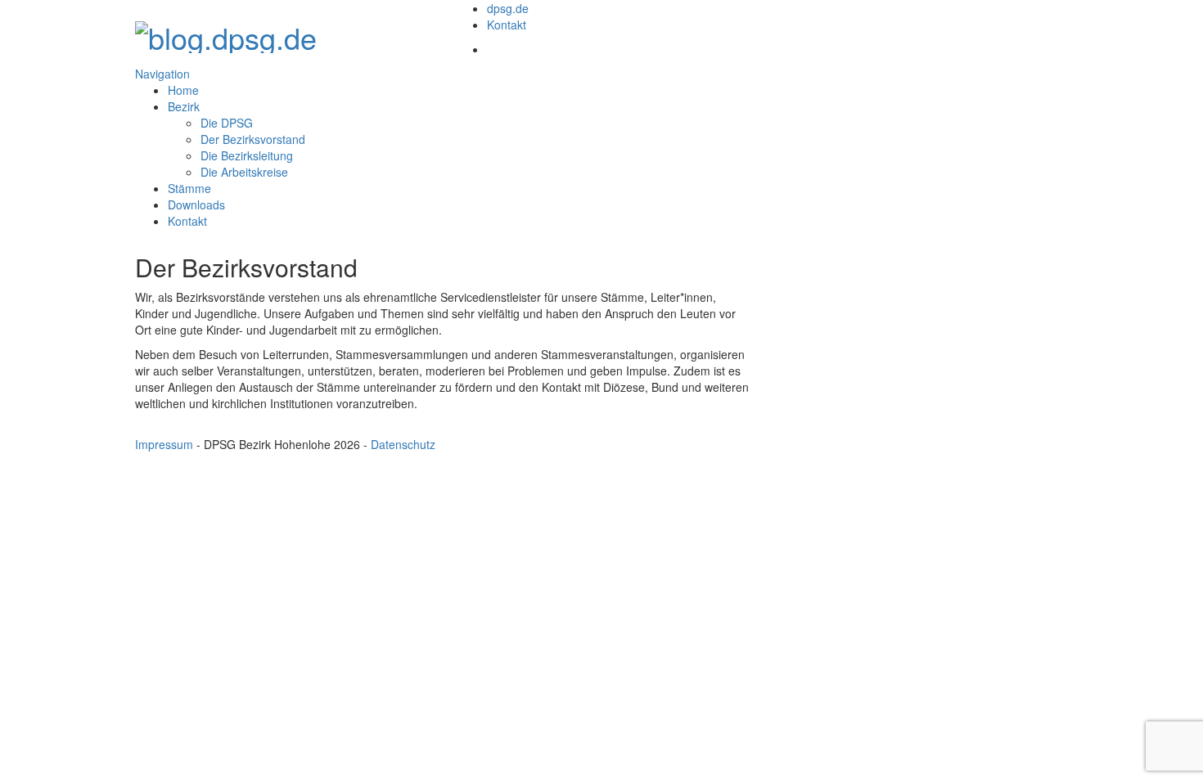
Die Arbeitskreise (244, 172)
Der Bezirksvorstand (252, 139)
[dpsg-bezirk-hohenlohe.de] (226, 32)
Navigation (162, 73)
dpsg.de (508, 8)
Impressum (164, 444)
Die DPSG (226, 123)
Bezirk (184, 106)
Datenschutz (403, 444)
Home (183, 90)
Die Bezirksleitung (246, 155)
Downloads (196, 204)
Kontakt (506, 24)
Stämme (189, 188)
